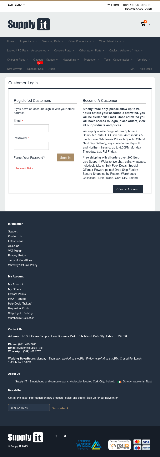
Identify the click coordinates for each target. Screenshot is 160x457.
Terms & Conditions (20, 260)
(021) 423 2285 (27, 344)
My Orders (14, 289)
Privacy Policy (17, 255)
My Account (15, 284)
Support (13, 231)
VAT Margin (15, 250)
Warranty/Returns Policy (23, 265)
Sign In (145, 4)
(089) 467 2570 (32, 351)
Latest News (15, 241)
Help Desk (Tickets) (20, 303)
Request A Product (19, 308)
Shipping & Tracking (20, 313)
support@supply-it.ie (29, 348)
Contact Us (131, 4)
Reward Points (17, 294)
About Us (14, 246)
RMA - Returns (17, 299)
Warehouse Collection (21, 318)
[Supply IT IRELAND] (29, 24)
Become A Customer (138, 8)
